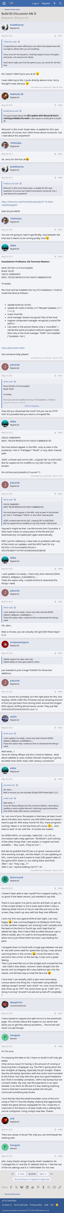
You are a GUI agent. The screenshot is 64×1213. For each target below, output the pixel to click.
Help (46, 1204)
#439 (60, 1129)
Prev (22, 1174)
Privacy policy (36, 1204)
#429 (60, 494)
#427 (60, 375)
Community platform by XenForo (25, 1210)
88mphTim (8, 17)
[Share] (55, 36)
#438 (60, 1046)
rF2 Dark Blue (10, 1200)
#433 (60, 691)
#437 (60, 1013)
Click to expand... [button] (32, 406)
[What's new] (54, 3)
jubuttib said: (9, 785)
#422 (60, 105)
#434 (60, 727)
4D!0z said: (8, 381)
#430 (60, 569)
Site (52, 1204)
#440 (60, 1156)
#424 (60, 177)
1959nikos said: (10, 41)
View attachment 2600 (13, 347)
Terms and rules (21, 1204)
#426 (60, 256)
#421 (60, 35)
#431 (60, 601)
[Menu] (4, 3)
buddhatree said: (10, 111)
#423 (60, 154)
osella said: (8, 798)
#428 (60, 432)
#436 (60, 888)
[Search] (60, 3)
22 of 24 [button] (32, 1174)
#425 (60, 229)
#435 (60, 779)
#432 (60, 653)
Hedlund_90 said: (11, 183)
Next (42, 1174)
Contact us (7, 1204)
